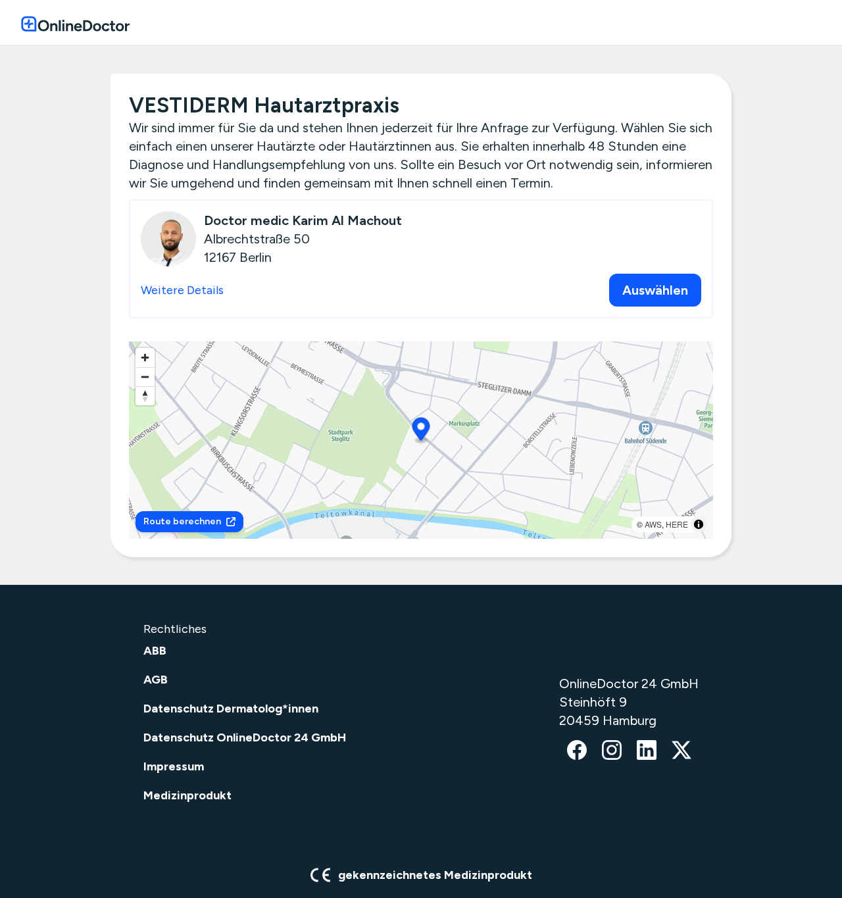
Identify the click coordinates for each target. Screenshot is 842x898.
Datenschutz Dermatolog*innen (230, 708)
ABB (154, 650)
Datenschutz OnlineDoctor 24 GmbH (244, 737)
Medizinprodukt (187, 795)
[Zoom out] (145, 376)
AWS (653, 524)
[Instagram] (612, 751)
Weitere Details (182, 290)
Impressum (173, 766)
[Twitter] (681, 751)
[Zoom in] (145, 357)
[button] (421, 431)
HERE (677, 524)
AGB (155, 679)
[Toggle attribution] (698, 524)
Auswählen (655, 290)
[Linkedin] (646, 751)
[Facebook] (577, 751)
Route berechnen (182, 521)
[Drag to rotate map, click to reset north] (145, 395)
